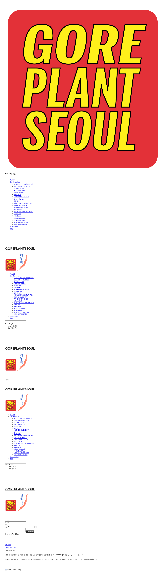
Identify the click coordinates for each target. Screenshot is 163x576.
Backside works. (20, 190)
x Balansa (17, 216)
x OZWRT (17, 214)
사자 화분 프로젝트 (20, 224)
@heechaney (19, 199)
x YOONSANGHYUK (21, 222)
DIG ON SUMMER (20, 205)
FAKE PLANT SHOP (21, 207)
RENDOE (17, 201)
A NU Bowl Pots (20, 220)
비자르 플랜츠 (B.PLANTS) (23, 203)
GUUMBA (17, 195)
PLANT (12, 180)
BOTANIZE (18, 210)
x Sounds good (19, 218)
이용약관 (8, 545)
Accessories (14, 226)
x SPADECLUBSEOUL (21, 197)
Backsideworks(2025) (21, 186)
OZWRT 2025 (19, 188)
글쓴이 (8, 527)
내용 (35, 527)
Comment (30, 532)
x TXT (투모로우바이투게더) (23, 184)
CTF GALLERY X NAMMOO (23, 212)
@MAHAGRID (19, 193)
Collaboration (15, 182)
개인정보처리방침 (11, 548)
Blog (11, 229)
